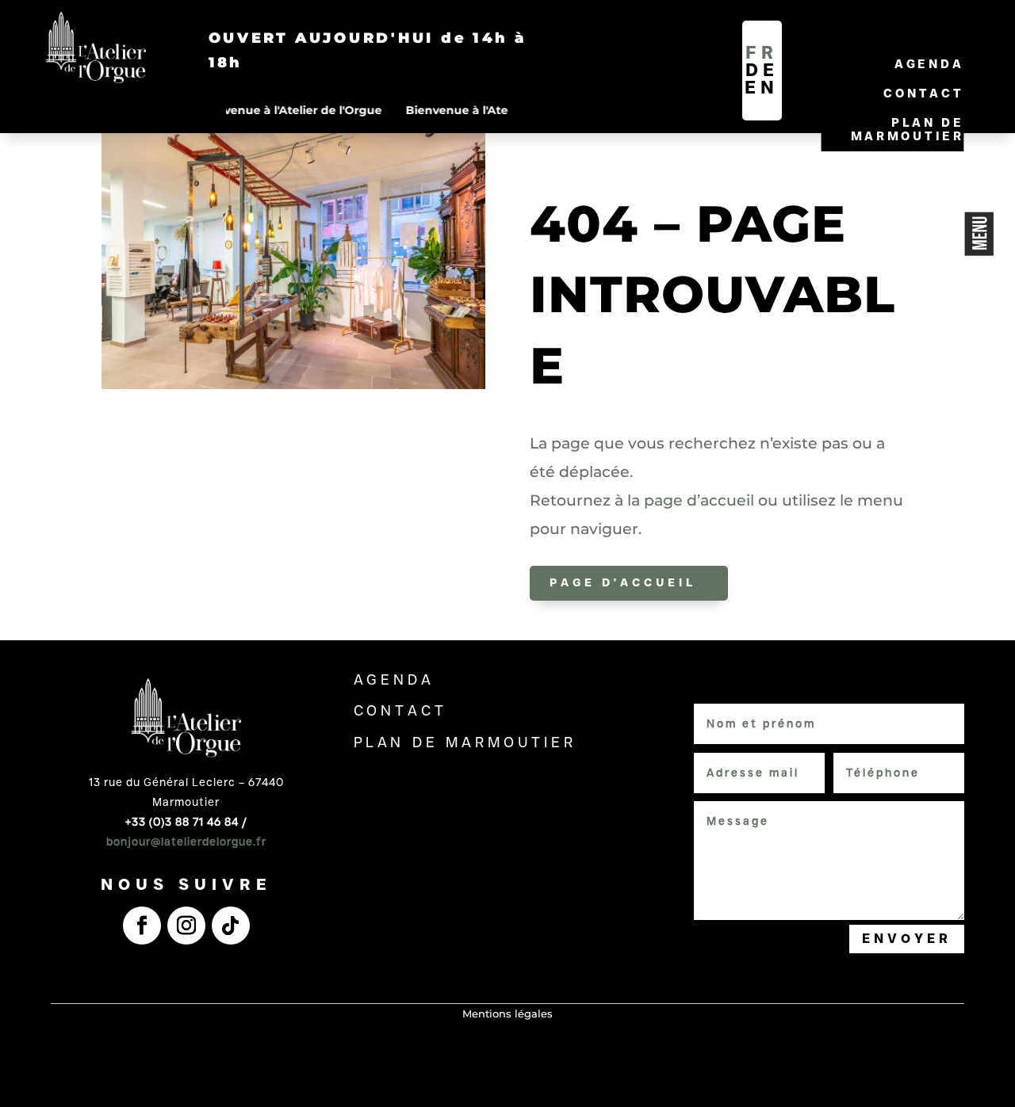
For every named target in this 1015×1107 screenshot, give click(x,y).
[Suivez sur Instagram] (186, 926)
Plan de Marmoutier (907, 129)
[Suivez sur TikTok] (231, 926)
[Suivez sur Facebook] (142, 926)
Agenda (929, 64)
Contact (923, 93)
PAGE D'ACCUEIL (623, 582)
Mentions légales (507, 1013)
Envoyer (907, 938)
